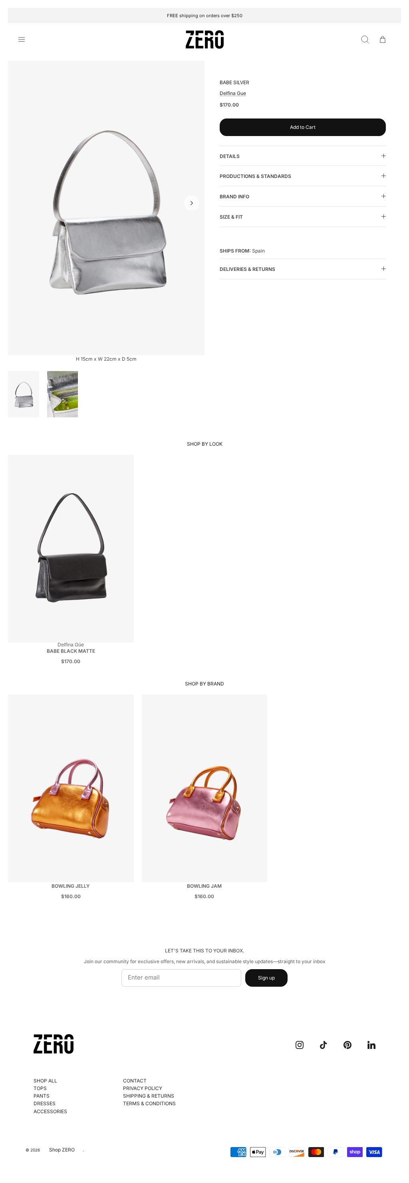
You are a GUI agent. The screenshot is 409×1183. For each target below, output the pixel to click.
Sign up (266, 978)
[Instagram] (300, 1045)
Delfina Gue (233, 93)
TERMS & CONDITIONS (149, 1103)
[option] (106, 208)
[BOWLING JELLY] (71, 788)
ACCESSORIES (50, 1111)
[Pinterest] (347, 1045)
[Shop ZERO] (205, 39)
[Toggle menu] (26, 39)
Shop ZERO (62, 1150)
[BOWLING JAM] (205, 788)
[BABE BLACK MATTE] (71, 548)
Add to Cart (303, 127)
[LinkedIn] (371, 1045)
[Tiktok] (324, 1045)
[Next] (192, 203)
